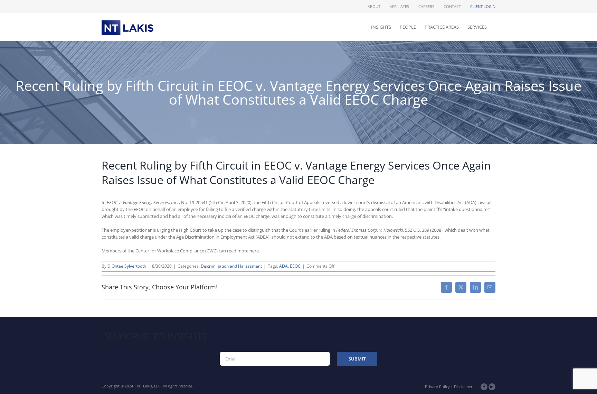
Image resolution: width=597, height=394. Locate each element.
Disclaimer (463, 386)
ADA (283, 266)
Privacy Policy (437, 386)
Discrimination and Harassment (231, 266)
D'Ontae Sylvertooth (126, 266)
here (254, 251)
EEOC (295, 266)
